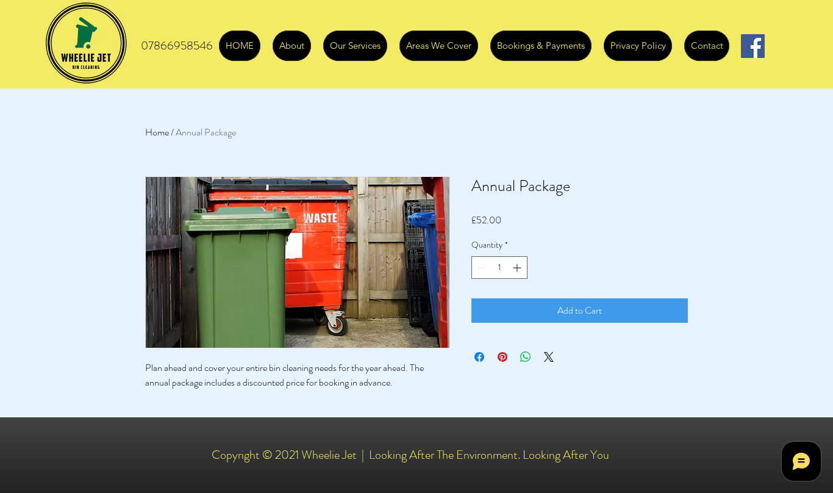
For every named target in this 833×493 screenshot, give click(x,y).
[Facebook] (753, 46)
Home (157, 132)
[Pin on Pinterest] (502, 357)
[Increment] (518, 267)
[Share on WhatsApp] (525, 357)
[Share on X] (549, 357)
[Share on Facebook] (479, 357)
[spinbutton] (499, 267)
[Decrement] (480, 267)
